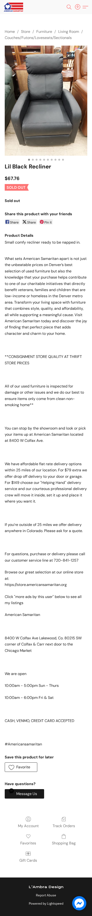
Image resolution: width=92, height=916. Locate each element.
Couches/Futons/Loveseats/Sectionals (38, 37)
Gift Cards (28, 860)
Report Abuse (46, 895)
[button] (14, 7)
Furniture (44, 31)
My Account (28, 825)
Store (25, 31)
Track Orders (64, 825)
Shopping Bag (64, 843)
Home (10, 31)
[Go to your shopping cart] (79, 7)
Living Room (68, 31)
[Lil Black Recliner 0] (46, 101)
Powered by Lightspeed (46, 903)
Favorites (28, 843)
